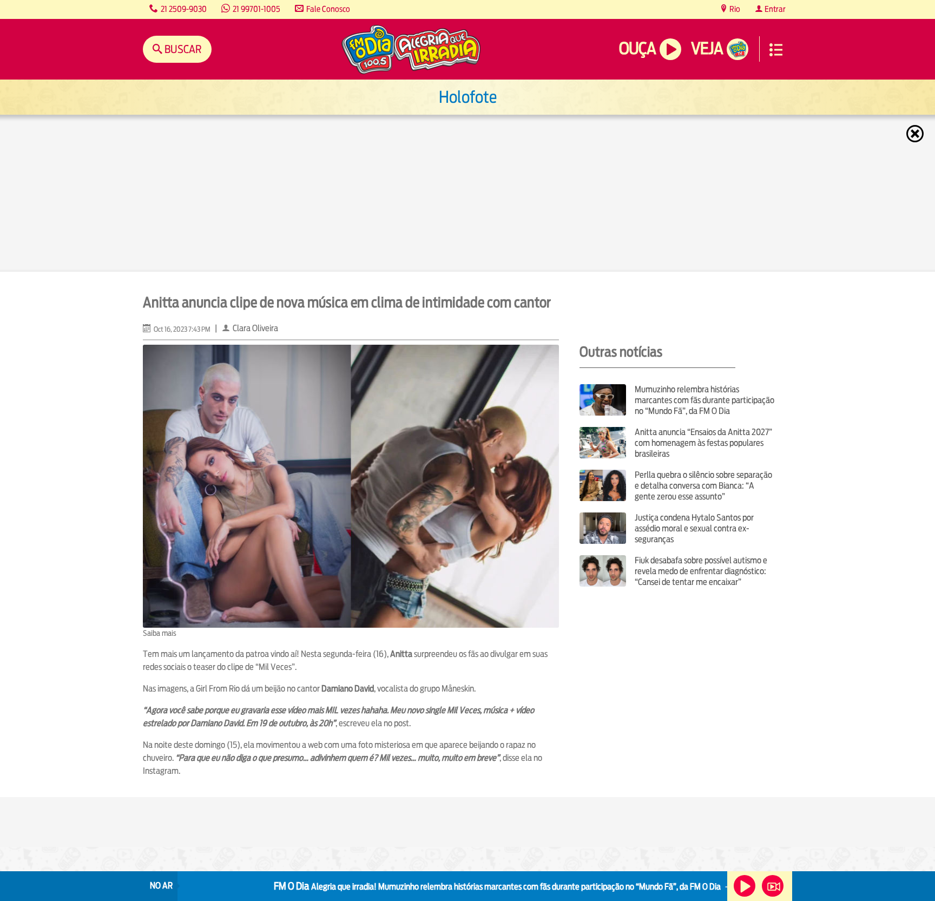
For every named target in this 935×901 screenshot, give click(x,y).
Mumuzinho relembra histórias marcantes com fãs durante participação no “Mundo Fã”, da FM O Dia (704, 400)
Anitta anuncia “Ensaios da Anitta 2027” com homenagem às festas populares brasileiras (703, 443)
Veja (707, 48)
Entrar (774, 9)
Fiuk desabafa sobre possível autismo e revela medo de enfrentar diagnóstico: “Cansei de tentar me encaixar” (701, 571)
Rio (734, 9)
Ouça (637, 48)
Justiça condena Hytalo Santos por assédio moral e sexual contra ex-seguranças (694, 528)
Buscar (182, 49)
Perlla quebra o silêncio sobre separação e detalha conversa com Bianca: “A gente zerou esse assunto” (703, 486)
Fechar (916, 133)
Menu (776, 49)
